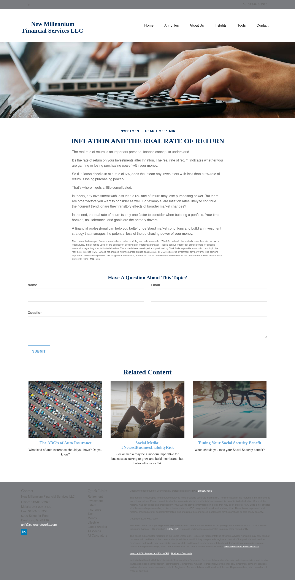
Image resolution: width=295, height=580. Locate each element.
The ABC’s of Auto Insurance (66, 443)
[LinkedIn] (29, 4)
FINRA (169, 528)
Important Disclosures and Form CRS (149, 553)
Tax (90, 513)
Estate (92, 505)
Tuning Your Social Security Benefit (229, 443)
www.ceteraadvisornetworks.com (241, 546)
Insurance (94, 509)
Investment (95, 501)
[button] (171, 25)
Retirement (95, 496)
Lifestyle (93, 522)
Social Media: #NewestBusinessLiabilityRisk (147, 445)
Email (155, 285)
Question (35, 312)
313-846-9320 (257, 4)
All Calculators (97, 535)
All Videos (94, 531)
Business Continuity (181, 553)
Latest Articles (97, 526)
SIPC (176, 528)
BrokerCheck (205, 490)
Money (92, 518)
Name (32, 285)
